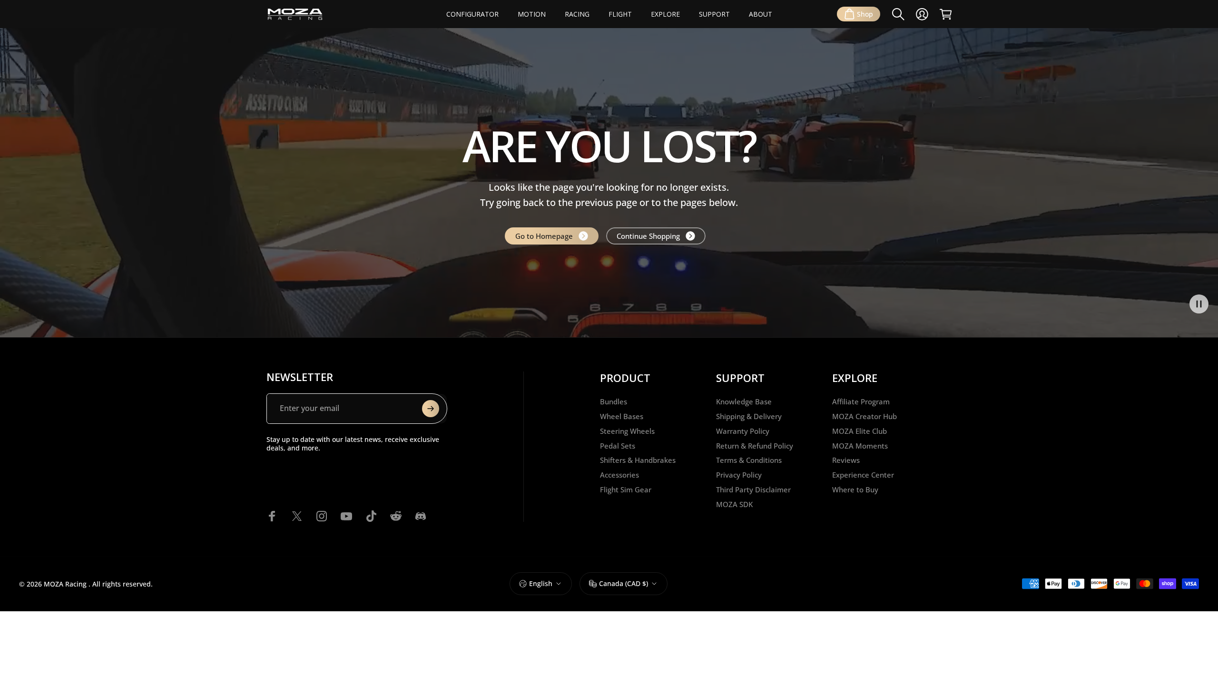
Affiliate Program (861, 401)
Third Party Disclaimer (753, 489)
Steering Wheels (627, 431)
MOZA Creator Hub (864, 416)
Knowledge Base (744, 401)
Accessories (619, 475)
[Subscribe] (430, 408)
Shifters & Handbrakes (638, 460)
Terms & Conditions (749, 460)
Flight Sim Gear (625, 489)
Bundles (613, 401)
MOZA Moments (860, 445)
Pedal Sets (617, 445)
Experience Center (863, 475)
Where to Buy (855, 489)
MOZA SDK (734, 504)
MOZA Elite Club (859, 431)
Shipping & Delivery (749, 416)
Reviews (846, 460)
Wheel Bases (621, 416)
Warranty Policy (742, 431)
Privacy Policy (739, 475)
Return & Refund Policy (754, 445)
